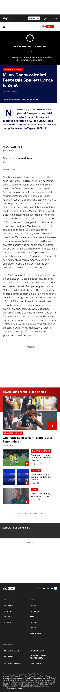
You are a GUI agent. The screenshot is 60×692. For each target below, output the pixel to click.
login (54, 18)
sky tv (33, 606)
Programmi (35, 633)
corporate (35, 663)
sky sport (8, 606)
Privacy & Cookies (20, 676)
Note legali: (8, 645)
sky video (8, 617)
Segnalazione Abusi (14, 688)
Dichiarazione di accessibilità (38, 656)
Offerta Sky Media (12, 663)
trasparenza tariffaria (25, 678)
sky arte (7, 622)
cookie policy (37, 651)
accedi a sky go (45, 589)
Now (32, 617)
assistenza (38, 678)
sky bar (34, 622)
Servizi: (33, 600)
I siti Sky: (6, 600)
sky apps (34, 611)
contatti (47, 678)
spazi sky (34, 628)
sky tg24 (7, 611)
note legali (8, 656)
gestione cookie (11, 651)
